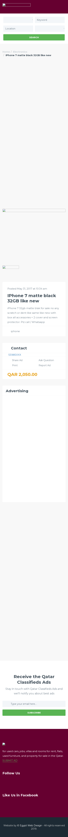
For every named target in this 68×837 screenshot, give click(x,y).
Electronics (20, 51)
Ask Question (46, 360)
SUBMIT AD (9, 760)
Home (6, 51)
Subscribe (34, 712)
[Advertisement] (34, 99)
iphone (15, 331)
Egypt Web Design (31, 825)
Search (34, 37)
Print (15, 365)
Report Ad (45, 365)
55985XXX (14, 354)
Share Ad (17, 360)
